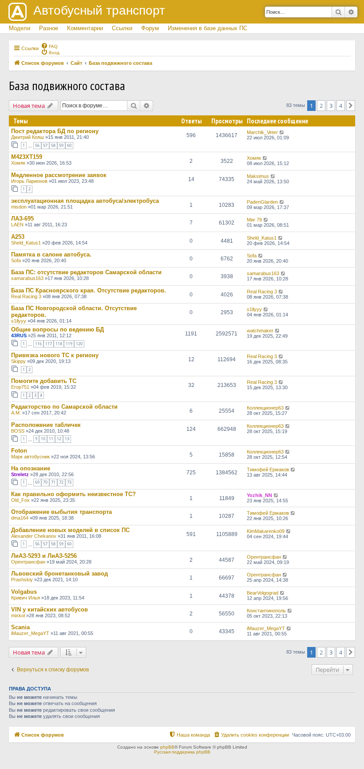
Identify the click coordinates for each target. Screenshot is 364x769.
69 (37, 482)
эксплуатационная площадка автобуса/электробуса (85, 200)
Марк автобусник (30, 456)
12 (59, 439)
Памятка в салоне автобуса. (51, 254)
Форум (150, 28)
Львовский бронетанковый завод (59, 573)
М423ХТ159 (26, 157)
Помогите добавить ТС (43, 381)
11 (51, 439)
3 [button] (330, 106)
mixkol (18, 615)
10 (43, 439)
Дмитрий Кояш (27, 137)
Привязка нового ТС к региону (55, 355)
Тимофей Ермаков (268, 469)
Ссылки (122, 28)
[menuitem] (49, 46)
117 (48, 344)
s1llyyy (18, 320)
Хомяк (18, 163)
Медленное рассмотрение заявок (59, 175)
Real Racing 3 (26, 296)
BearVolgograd (262, 592)
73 (69, 482)
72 (61, 482)
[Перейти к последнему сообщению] (282, 132)
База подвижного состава (67, 85)
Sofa (16, 260)
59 (61, 145)
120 (79, 344)
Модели (19, 28)
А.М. (16, 412)
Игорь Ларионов (29, 181)
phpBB (167, 747)
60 (69, 145)
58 (53, 145)
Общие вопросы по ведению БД (57, 329)
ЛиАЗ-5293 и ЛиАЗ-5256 (44, 555)
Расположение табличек (46, 425)
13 (67, 439)
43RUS (19, 335)
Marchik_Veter (262, 132)
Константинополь (266, 610)
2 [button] (321, 106)
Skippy (18, 361)
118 (58, 344)
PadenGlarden (262, 202)
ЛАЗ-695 (22, 218)
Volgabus (24, 591)
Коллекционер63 (265, 407)
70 (45, 482)
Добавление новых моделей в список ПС (70, 530)
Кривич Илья (25, 597)
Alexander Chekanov (33, 536)
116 (38, 344)
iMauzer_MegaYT (30, 633)
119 (69, 344)
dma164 (19, 518)
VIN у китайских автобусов (49, 609)
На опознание (30, 468)
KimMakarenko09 (266, 531)
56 (37, 145)
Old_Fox (20, 500)
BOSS (17, 431)
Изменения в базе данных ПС (207, 28)
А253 (17, 236)
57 (45, 145)
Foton (19, 450)
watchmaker (260, 330)
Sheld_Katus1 (26, 242)
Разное (48, 28)
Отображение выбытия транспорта (61, 512)
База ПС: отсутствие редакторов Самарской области (86, 272)
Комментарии (85, 28)
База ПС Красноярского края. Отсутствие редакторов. (88, 290)
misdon (19, 206)
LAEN (17, 224)
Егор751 (20, 387)
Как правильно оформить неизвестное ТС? (73, 494)
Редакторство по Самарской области (64, 406)
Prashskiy (22, 579)
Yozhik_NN (259, 495)
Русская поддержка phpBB (182, 751)
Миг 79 (254, 219)
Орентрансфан (28, 561)
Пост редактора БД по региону (55, 131)
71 (53, 482)
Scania (20, 627)
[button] (350, 105)
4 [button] (340, 106)
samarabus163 (27, 278)
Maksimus (258, 176)
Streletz (20, 474)
